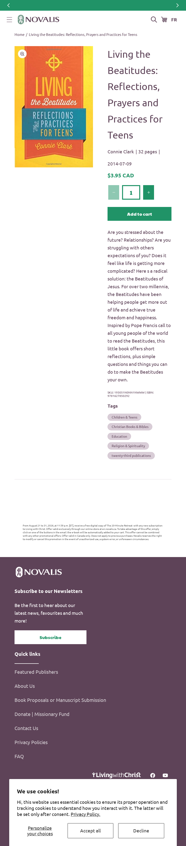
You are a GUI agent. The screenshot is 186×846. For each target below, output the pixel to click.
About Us (25, 686)
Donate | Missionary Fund (42, 714)
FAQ (19, 756)
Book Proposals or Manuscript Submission (60, 700)
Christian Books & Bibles (130, 426)
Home (19, 34)
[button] (9, 20)
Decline (141, 830)
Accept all (90, 830)
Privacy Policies (31, 742)
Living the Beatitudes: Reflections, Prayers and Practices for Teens (83, 34)
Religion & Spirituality (128, 446)
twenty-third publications (131, 455)
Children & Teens (124, 417)
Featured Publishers (36, 672)
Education (119, 436)
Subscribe (50, 637)
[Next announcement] (177, 5)
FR (174, 19)
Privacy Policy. (85, 814)
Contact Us (26, 728)
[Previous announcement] (8, 5)
